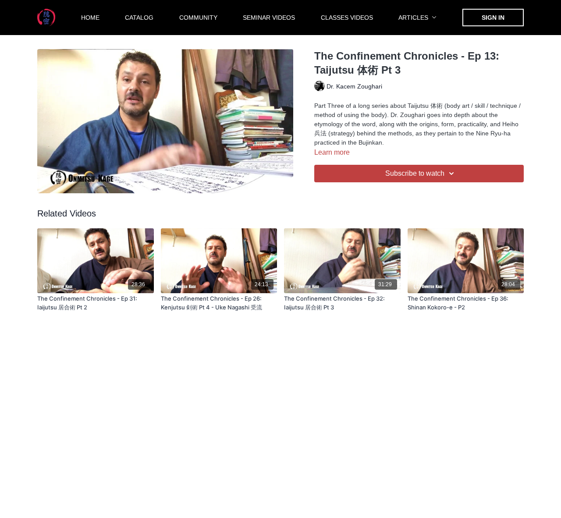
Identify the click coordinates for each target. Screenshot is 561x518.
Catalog (139, 17)
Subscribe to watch (414, 173)
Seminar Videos (269, 17)
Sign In (493, 17)
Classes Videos (347, 17)
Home (90, 17)
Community (198, 17)
